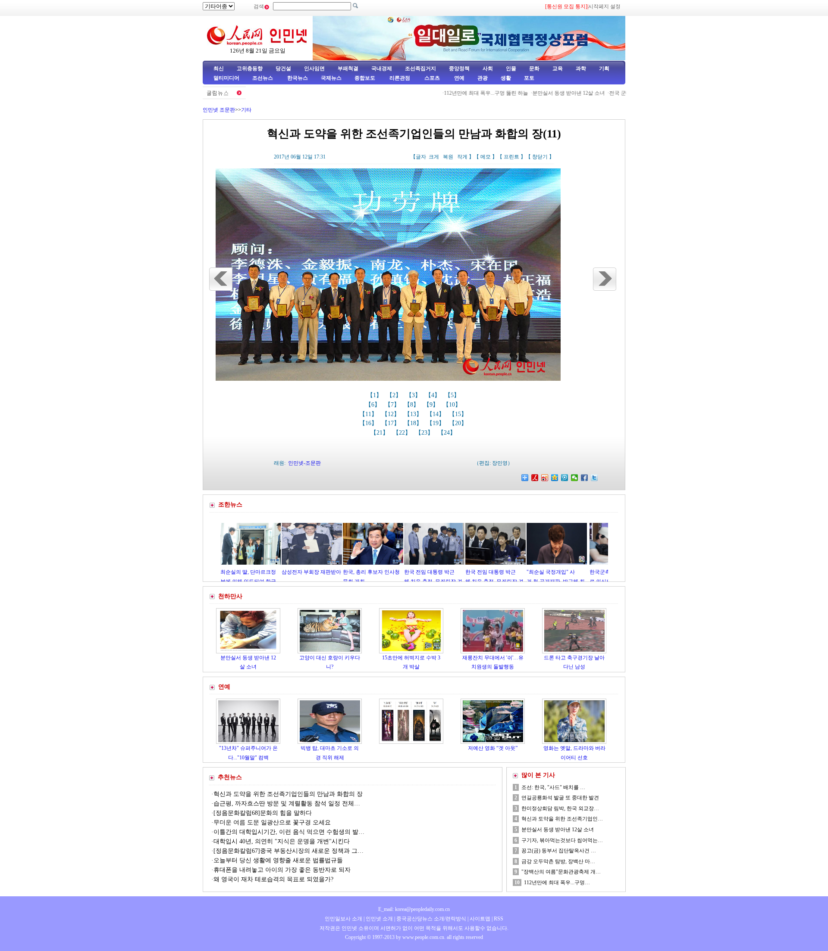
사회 (488, 68)
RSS (498, 919)
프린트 (511, 157)
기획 (604, 68)
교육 (557, 68)
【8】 (412, 404)
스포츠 (431, 78)
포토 (529, 78)
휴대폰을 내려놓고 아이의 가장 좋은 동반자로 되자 (282, 870)
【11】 (369, 414)
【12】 (391, 414)
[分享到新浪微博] (545, 477)
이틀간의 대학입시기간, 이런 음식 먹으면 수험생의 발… (288, 832)
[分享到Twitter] (594, 477)
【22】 (403, 432)
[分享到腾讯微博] (564, 477)
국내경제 (381, 68)
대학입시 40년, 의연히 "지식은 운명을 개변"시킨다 (281, 841)
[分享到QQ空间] (554, 477)
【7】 (393, 404)
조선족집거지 (420, 68)
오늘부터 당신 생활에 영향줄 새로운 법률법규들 (278, 860)
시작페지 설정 (604, 6)
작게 (462, 157)
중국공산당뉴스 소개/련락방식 (431, 919)
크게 (434, 157)
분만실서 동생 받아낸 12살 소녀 (536, 93)
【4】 (433, 395)
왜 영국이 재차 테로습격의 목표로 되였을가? (273, 879)
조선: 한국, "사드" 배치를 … (553, 787)
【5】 (453, 395)
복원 (448, 157)
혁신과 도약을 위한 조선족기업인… (562, 819)
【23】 (425, 432)
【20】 (459, 423)
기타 (246, 110)
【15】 (459, 414)
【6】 (373, 404)
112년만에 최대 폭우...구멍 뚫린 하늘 (454, 93)
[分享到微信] (574, 477)
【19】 (436, 423)
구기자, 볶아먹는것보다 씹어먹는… (562, 840)
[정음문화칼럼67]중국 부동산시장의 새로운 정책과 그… (288, 851)
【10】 (453, 404)
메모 (485, 157)
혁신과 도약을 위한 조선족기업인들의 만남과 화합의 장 (288, 794)
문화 (534, 68)
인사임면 (314, 68)
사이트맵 (480, 919)
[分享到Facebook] (584, 477)
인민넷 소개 (378, 919)
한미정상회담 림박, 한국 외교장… (560, 808)
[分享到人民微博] (535, 477)
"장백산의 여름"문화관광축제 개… (561, 872)
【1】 (375, 395)
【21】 (380, 432)
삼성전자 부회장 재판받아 (266, 572)
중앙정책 (459, 68)
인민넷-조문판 (304, 463)
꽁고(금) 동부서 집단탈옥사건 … (558, 851)
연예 (458, 78)
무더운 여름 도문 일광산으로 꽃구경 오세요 (272, 822)
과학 (581, 68)
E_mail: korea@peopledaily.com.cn (414, 909)
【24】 (448, 432)
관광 (482, 78)
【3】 (414, 395)
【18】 (414, 423)
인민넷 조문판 (219, 110)
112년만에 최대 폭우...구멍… (557, 883)
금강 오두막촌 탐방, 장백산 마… (558, 861)
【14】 (436, 414)
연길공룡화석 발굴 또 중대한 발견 (560, 798)
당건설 (283, 68)
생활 (506, 78)
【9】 (431, 404)
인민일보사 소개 (343, 919)
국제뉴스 (331, 78)
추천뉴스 (230, 777)
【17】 (391, 423)
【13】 (414, 414)
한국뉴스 (297, 78)
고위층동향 (250, 68)
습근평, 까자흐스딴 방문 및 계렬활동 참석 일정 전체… (286, 803)
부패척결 (348, 68)
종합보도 (364, 78)
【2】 (394, 395)
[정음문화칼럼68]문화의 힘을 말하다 (262, 813)
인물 (511, 68)
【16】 (369, 423)
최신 (218, 68)
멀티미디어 (226, 78)
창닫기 (540, 157)
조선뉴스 (263, 78)
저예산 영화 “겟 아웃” (493, 748)
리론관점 (399, 78)
